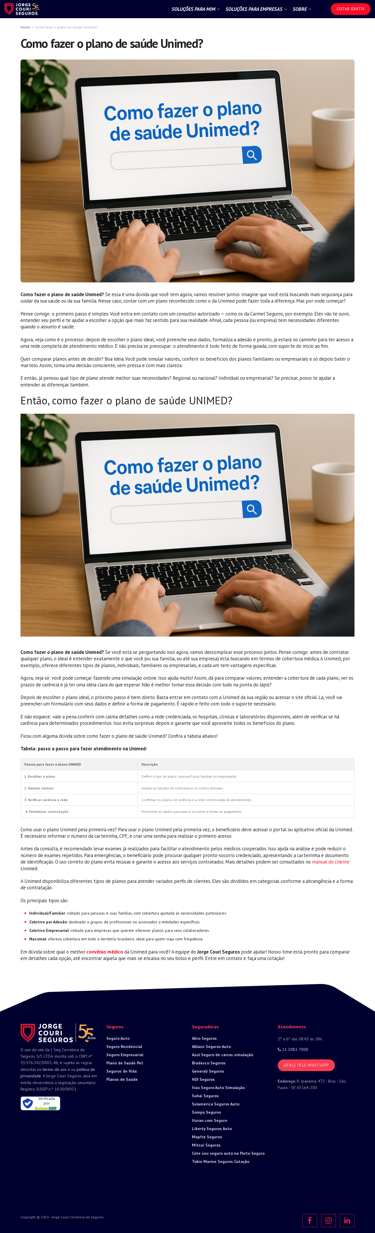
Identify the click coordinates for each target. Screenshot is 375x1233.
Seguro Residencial (124, 1046)
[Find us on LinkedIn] (347, 1220)
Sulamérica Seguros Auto (215, 1104)
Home (25, 27)
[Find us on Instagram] (328, 1220)
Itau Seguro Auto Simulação (218, 1087)
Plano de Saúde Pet (124, 1063)
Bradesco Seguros (209, 1063)
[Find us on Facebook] (309, 1220)
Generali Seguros (208, 1071)
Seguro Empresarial (124, 1054)
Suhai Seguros (205, 1095)
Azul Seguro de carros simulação (222, 1054)
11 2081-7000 (294, 1049)
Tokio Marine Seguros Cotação (220, 1161)
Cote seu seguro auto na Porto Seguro (228, 1153)
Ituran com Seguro (209, 1120)
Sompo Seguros (206, 1112)
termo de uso (55, 1069)
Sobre (300, 9)
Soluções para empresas (254, 9)
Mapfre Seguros (207, 1136)
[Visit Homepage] (22, 9)
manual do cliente (331, 862)
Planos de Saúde (122, 1079)
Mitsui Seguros (206, 1145)
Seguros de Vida (121, 1071)
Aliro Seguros (204, 1038)
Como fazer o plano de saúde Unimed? (66, 27)
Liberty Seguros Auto (212, 1128)
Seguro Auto (117, 1038)
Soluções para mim (193, 9)
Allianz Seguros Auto (211, 1046)
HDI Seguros (203, 1079)
